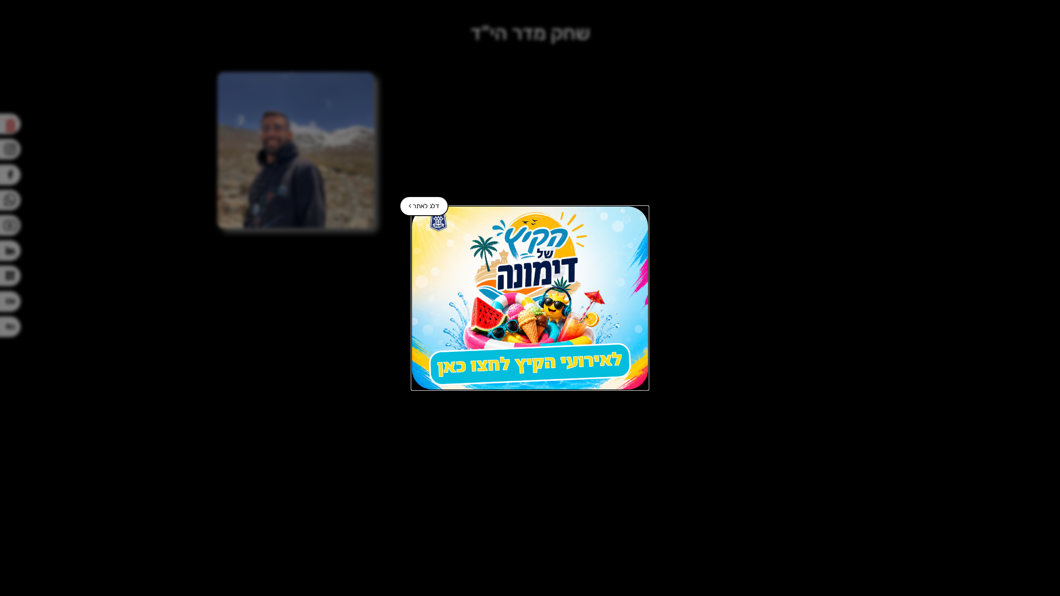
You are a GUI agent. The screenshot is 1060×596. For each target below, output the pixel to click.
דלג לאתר (419, 203)
